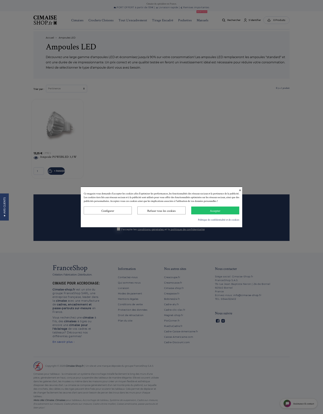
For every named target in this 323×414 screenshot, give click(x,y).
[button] (4, 207)
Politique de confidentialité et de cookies (218, 219)
